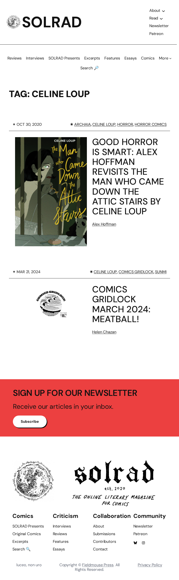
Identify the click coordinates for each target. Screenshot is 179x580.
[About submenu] (163, 10)
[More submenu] (170, 58)
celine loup (103, 124)
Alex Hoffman (104, 224)
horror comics (151, 124)
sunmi (161, 271)
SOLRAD (52, 22)
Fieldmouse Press (97, 565)
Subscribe (30, 421)
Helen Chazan (104, 332)
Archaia (82, 124)
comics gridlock (136, 271)
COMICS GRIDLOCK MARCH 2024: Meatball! (121, 304)
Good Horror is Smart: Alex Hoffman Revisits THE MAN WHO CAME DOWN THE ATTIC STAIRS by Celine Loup (128, 176)
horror (125, 124)
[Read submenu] (161, 18)
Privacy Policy (150, 565)
